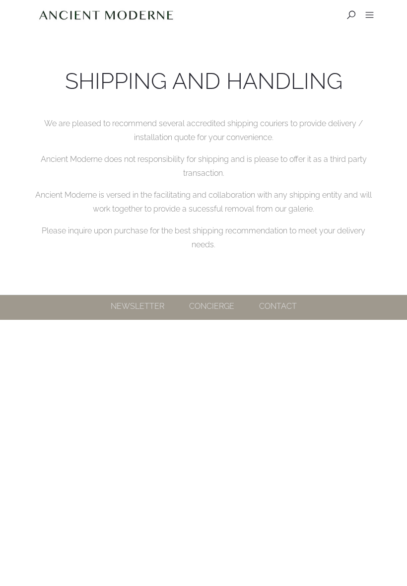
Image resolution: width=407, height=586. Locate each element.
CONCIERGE (211, 306)
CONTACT (278, 306)
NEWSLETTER (137, 306)
